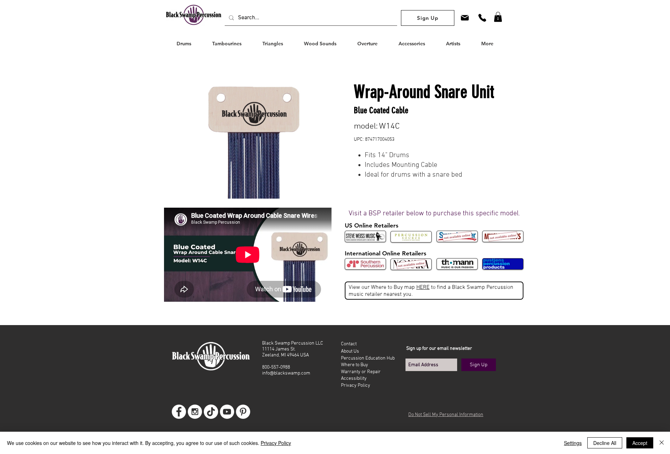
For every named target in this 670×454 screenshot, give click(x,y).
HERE (423, 287)
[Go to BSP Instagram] (195, 412)
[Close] (661, 442)
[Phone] (482, 17)
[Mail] (464, 17)
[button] (498, 17)
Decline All (604, 442)
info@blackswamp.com (286, 373)
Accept (639, 442)
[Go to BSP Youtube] (227, 412)
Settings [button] (573, 442)
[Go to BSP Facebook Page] (179, 412)
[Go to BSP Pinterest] (243, 412)
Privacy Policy (276, 442)
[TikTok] (211, 412)
